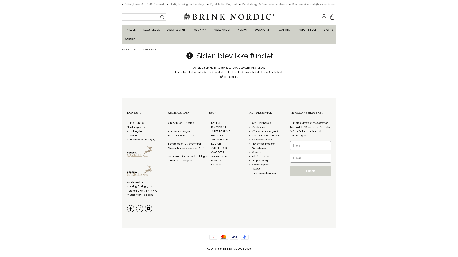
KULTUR (243, 30)
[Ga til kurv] (332, 17)
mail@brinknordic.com (140, 194)
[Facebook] (130, 208)
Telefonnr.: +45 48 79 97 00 (142, 190)
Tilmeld (311, 170)
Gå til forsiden (229, 77)
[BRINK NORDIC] (229, 17)
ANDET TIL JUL (307, 30)
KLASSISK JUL (151, 30)
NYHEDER (130, 30)
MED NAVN (200, 30)
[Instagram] (139, 208)
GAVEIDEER (285, 30)
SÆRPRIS (130, 39)
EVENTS (328, 30)
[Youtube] (148, 208)
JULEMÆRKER (263, 30)
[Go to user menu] (324, 17)
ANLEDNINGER (222, 30)
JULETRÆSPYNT (177, 30)
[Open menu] (316, 17)
